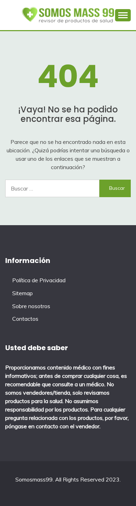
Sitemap (22, 293)
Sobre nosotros (31, 306)
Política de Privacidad (39, 280)
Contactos (25, 318)
